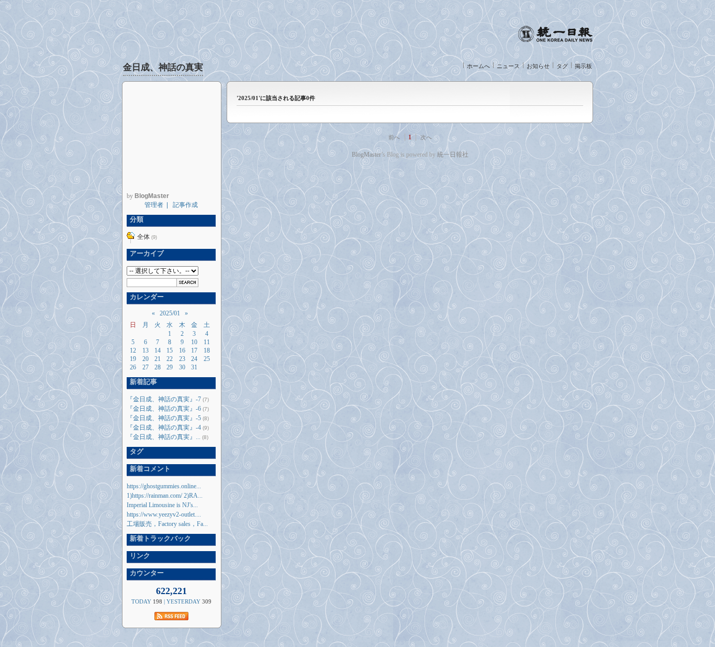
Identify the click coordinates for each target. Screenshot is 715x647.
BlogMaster (366, 154)
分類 (135, 219)
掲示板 (583, 66)
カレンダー (145, 297)
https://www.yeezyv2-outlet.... (164, 514)
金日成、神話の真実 (163, 67)
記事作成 (185, 205)
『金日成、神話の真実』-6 (164, 408)
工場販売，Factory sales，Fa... (167, 524)
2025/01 (170, 313)
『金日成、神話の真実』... (163, 437)
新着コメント (149, 469)
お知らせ (538, 66)
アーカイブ (145, 253)
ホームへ (478, 66)
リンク (138, 556)
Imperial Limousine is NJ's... (162, 505)
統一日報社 (452, 154)
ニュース (508, 66)
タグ (562, 66)
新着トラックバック (159, 538)
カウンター (145, 573)
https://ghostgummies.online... (164, 486)
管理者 (153, 205)
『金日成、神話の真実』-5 (164, 418)
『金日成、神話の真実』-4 (164, 427)
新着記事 (142, 382)
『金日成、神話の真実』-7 (164, 399)
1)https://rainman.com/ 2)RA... (165, 495)
